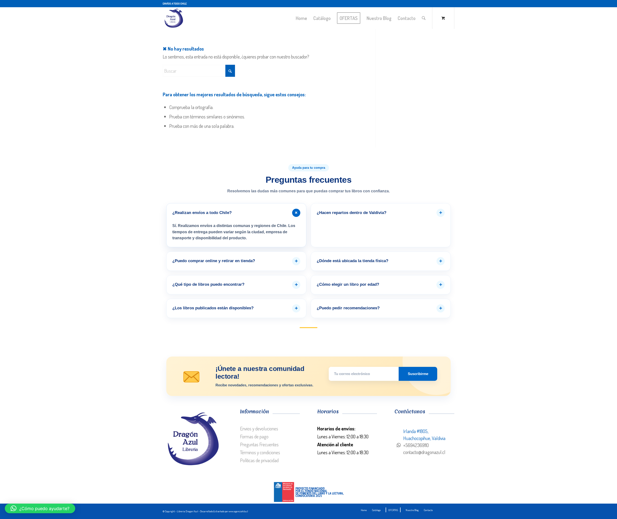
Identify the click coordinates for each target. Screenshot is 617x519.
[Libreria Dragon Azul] (173, 18)
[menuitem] (301, 18)
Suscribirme (418, 374)
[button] (40, 508)
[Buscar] (424, 18)
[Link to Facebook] (450, 3)
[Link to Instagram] (443, 3)
